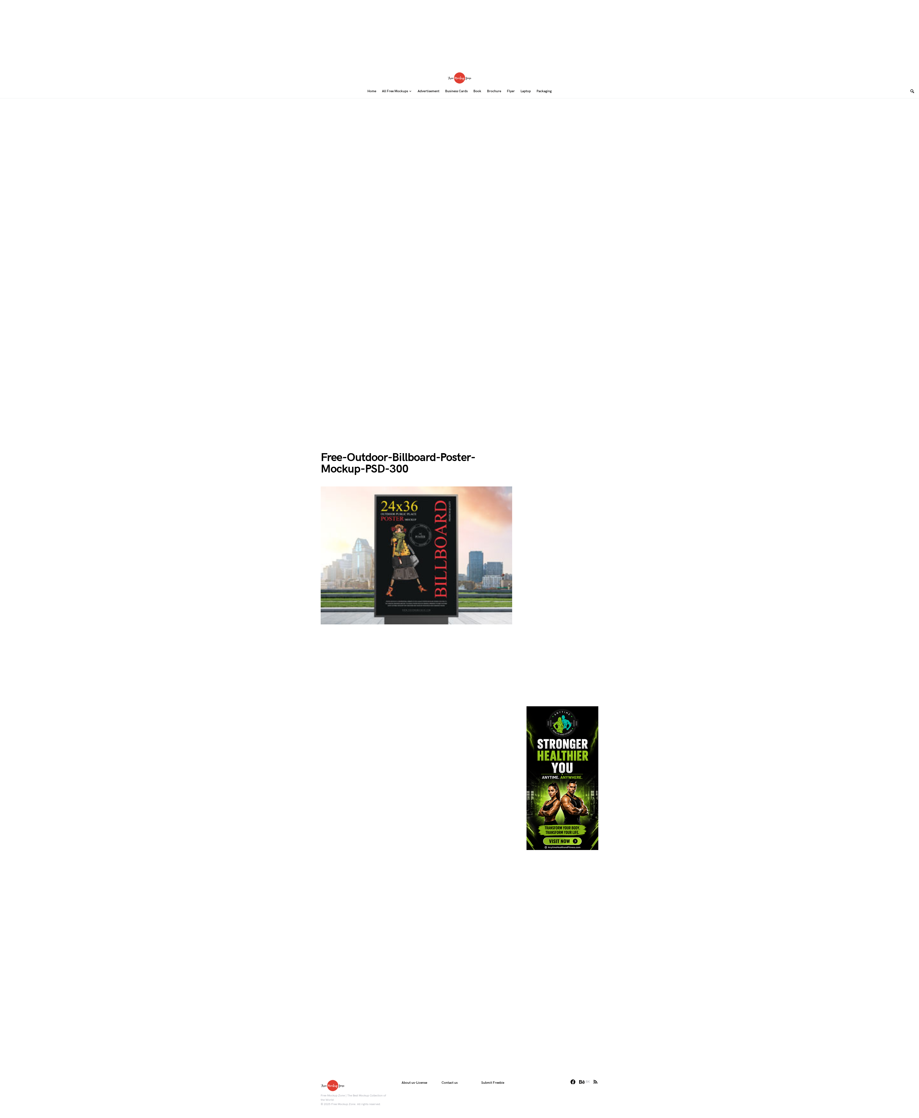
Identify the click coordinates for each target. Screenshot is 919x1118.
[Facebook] (573, 1081)
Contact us (450, 1083)
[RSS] (595, 1081)
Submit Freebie (492, 1083)
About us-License (414, 1083)
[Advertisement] (459, 33)
